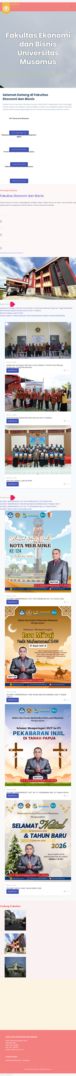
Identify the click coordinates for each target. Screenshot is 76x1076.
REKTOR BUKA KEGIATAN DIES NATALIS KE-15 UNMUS (20, 311)
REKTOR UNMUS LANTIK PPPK (11, 313)
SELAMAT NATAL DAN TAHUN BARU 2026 (15, 509)
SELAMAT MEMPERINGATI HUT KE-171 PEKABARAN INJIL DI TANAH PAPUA (28, 506)
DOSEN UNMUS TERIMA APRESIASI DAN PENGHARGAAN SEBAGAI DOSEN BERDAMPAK (32, 316)
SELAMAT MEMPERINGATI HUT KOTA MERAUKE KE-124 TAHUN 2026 (26, 501)
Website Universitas (19, 181)
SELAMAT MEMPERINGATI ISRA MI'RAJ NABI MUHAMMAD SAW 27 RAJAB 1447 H (30, 504)
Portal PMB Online (19, 164)
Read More (12, 370)
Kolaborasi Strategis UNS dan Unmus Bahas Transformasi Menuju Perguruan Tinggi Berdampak (36, 308)
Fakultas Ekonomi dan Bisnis (22, 196)
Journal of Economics (19, 149)
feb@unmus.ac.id (17, 1049)
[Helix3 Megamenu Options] (72, 6)
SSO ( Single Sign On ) (19, 133)
